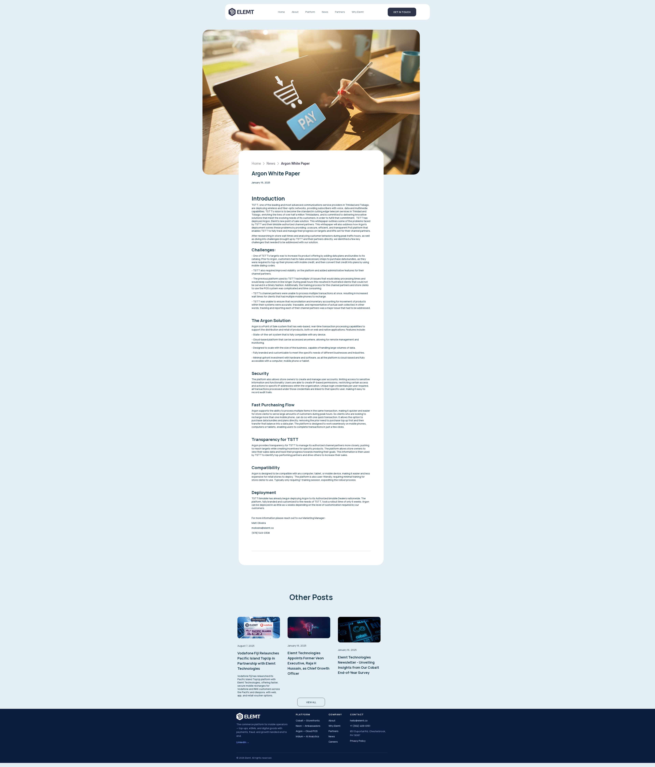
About (295, 11)
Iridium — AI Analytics (307, 736)
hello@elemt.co (359, 720)
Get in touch (402, 12)
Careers (333, 741)
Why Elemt (358, 11)
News (325, 11)
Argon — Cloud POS (307, 731)
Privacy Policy (358, 740)
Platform (310, 11)
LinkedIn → (242, 742)
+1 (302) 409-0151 (360, 725)
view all (311, 702)
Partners (340, 11)
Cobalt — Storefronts (308, 720)
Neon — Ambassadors (308, 725)
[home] (241, 12)
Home (281, 11)
